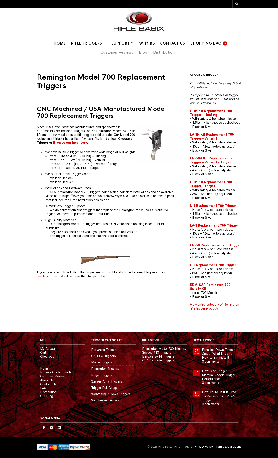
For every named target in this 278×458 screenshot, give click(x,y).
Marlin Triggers (101, 362)
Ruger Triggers (101, 375)
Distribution (164, 52)
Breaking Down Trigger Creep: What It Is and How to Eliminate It (218, 353)
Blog (143, 52)
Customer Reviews (117, 52)
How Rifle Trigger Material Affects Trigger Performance (218, 375)
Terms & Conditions (228, 446)
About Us (46, 380)
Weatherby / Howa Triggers (111, 394)
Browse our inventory (70, 142)
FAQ (43, 388)
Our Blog (46, 396)
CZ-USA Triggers (103, 356)
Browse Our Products (55, 372)
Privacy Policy (204, 446)
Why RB (147, 43)
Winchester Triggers (105, 400)
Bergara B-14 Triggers (158, 356)
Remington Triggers (105, 368)
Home (59, 43)
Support (120, 43)
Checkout (47, 356)
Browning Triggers (104, 349)
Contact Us (172, 43)
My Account (49, 348)
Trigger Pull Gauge (104, 388)
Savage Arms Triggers (106, 381)
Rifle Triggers (86, 43)
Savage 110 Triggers (156, 352)
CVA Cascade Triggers (158, 360)
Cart (43, 352)
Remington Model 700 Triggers (164, 348)
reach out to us (48, 276)
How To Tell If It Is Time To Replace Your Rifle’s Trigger (219, 396)
